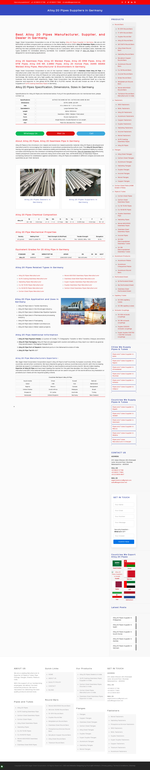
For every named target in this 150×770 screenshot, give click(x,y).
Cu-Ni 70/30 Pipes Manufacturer (31, 285)
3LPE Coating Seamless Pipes (36, 83)
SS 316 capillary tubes (126, 306)
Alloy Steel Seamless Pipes (27, 723)
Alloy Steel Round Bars (124, 49)
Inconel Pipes (123, 235)
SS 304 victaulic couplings (124, 316)
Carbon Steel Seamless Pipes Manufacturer (80, 288)
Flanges (118, 150)
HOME (50, 674)
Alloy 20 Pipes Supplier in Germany (79, 42)
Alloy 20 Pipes (123, 145)
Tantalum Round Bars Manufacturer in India (126, 95)
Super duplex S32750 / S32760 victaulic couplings (126, 335)
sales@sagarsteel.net (72, 2)
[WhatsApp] (122, 2)
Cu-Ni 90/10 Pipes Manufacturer (31, 288)
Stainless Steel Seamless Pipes (123, 230)
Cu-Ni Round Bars (124, 70)
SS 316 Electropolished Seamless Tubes (124, 250)
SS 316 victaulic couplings (123, 322)
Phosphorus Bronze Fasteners (122, 724)
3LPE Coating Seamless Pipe (28, 712)
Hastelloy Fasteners (125, 128)
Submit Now (123, 542)
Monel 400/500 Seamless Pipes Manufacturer (81, 275)
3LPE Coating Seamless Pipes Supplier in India (91, 679)
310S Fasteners (123, 105)
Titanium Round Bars (56, 743)
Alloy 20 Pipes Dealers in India (91, 674)
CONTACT (52, 686)
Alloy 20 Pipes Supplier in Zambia (122, 640)
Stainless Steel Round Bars (58, 725)
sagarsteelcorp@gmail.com (121, 480)
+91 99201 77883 (55, 2)
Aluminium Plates (124, 260)
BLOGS (51, 690)
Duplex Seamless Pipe (124, 215)
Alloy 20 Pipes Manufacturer (29, 275)
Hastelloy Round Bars (126, 54)
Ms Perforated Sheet (126, 285)
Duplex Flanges (123, 170)
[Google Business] (135, 2)
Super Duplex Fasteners (120, 740)
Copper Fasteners (124, 120)
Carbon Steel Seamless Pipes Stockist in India (91, 685)
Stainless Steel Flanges (88, 722)
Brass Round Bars (124, 78)
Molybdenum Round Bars (125, 83)
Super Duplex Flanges (88, 737)
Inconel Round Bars (125, 74)
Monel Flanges (123, 177)
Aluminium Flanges (125, 162)
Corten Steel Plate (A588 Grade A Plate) (124, 187)
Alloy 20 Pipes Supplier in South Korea (122, 633)
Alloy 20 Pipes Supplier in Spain (122, 626)
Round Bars (119, 24)
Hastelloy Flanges (124, 166)
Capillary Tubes (120, 295)
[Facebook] (125, 2)
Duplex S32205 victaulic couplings (125, 328)
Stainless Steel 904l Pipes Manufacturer (79, 279)
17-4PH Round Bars (125, 33)
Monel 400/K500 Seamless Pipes (124, 224)
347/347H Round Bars (126, 44)
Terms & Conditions (120, 766)
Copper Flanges (124, 181)
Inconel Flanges (124, 173)
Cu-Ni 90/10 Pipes (124, 210)
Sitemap (132, 766)
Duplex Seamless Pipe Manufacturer (78, 285)
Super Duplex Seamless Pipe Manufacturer (80, 282)
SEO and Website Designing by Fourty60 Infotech (81, 766)
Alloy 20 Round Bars (125, 40)
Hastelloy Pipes (123, 219)
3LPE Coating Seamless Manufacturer (33, 279)
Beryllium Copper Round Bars (124, 59)
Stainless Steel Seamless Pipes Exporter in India (91, 697)
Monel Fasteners (124, 135)
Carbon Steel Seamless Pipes (123, 201)
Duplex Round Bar (124, 37)
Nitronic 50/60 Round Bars (58, 710)
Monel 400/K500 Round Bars (124, 89)
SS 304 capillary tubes (124, 301)
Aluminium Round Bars (124, 65)
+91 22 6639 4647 (117, 474)
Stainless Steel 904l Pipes (27, 745)
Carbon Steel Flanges (126, 158)
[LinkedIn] (132, 2)
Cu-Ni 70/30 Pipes (125, 206)
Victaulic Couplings (122, 310)
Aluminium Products (122, 256)
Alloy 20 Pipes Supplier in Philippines (122, 619)
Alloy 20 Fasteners (125, 112)
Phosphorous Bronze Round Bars (59, 730)
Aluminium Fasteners (126, 116)
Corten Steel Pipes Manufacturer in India (88, 691)
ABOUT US (52, 678)
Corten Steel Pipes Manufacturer (31, 291)
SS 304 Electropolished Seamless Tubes (124, 241)
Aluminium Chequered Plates (124, 265)
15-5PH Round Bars (125, 29)
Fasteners (118, 100)
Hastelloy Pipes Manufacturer (30, 282)
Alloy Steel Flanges (125, 154)
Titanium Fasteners (118, 747)
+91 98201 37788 (39, 2)
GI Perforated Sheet (125, 281)
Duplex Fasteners (124, 124)
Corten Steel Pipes (125, 196)
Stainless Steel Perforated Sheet (124, 290)
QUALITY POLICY (54, 682)
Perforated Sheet (121, 277)
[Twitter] (129, 2)
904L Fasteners (124, 108)
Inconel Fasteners (124, 132)
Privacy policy (107, 766)
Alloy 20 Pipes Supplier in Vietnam (122, 647)
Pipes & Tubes (120, 191)
